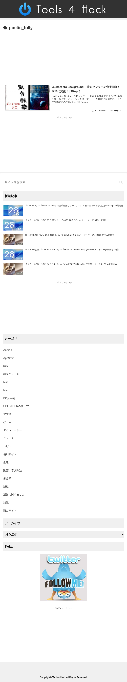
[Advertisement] (63, 56)
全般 (6, 462)
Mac (5, 382)
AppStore (8, 358)
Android (8, 350)
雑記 (6, 502)
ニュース (8, 438)
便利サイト (10, 454)
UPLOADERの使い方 (16, 406)
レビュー (8, 446)
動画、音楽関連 (12, 470)
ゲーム (7, 422)
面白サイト (10, 510)
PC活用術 (9, 398)
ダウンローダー (12, 430)
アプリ (7, 414)
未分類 (7, 478)
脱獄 (6, 486)
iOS (5, 366)
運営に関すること (13, 494)
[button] (121, 182)
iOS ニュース (11, 374)
